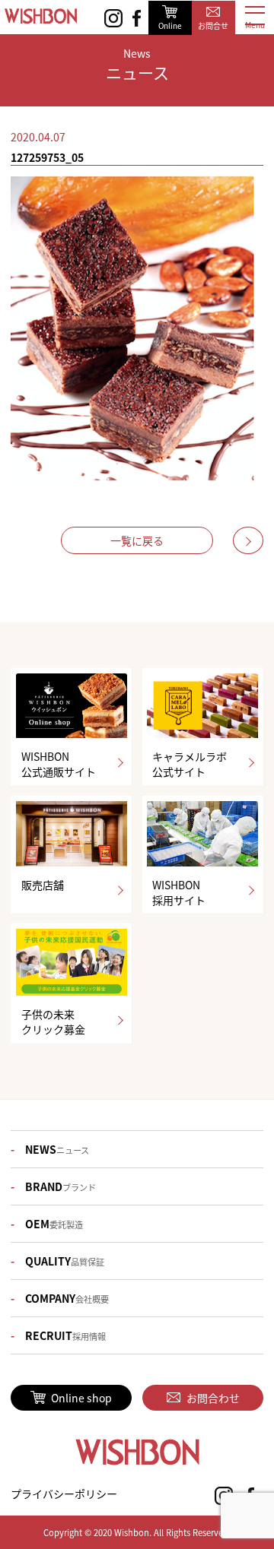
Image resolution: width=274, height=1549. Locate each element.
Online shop (81, 1397)
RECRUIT (65, 1335)
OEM (54, 1223)
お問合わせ (213, 1397)
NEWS (57, 1149)
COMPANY (67, 1298)
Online (170, 25)
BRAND (60, 1186)
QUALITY (64, 1261)
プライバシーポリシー (64, 1493)
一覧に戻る (137, 540)
